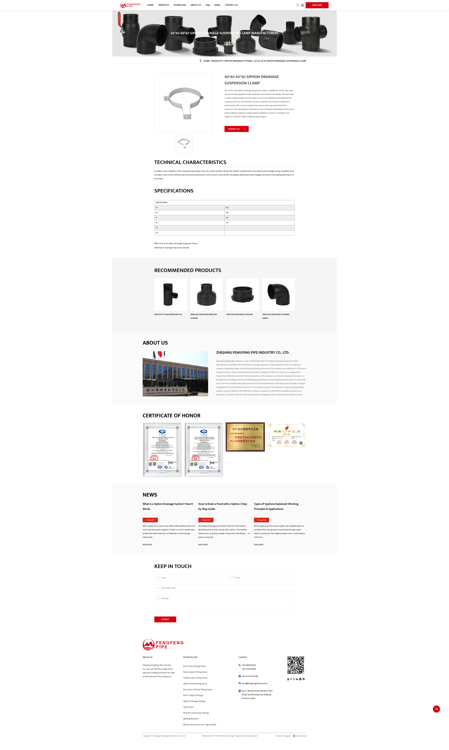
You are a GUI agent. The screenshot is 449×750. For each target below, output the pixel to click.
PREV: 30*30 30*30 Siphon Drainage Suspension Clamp (175, 243)
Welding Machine (190, 719)
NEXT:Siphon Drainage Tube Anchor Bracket (171, 247)
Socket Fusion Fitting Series (195, 678)
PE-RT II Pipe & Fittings (193, 695)
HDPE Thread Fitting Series (195, 684)
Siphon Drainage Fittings (238, 61)
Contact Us (231, 5)
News (217, 5)
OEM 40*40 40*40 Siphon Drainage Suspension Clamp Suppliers (257, 364)
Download (180, 5)
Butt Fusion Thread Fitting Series (197, 689)
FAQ (208, 5)
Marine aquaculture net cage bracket (199, 724)
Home (150, 5)
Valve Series (188, 707)
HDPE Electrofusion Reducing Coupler (203, 316)
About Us (196, 5)
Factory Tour (196, 9)
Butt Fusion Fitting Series (194, 666)
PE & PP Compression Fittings (196, 713)
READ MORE (147, 544)
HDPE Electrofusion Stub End (239, 314)
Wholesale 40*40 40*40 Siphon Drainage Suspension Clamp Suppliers (229, 736)
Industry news (219, 9)
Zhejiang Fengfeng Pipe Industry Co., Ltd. (169, 736)
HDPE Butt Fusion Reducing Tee (168, 314)
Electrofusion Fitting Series (168, 9)
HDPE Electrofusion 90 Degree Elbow (275, 316)
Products (163, 5)
